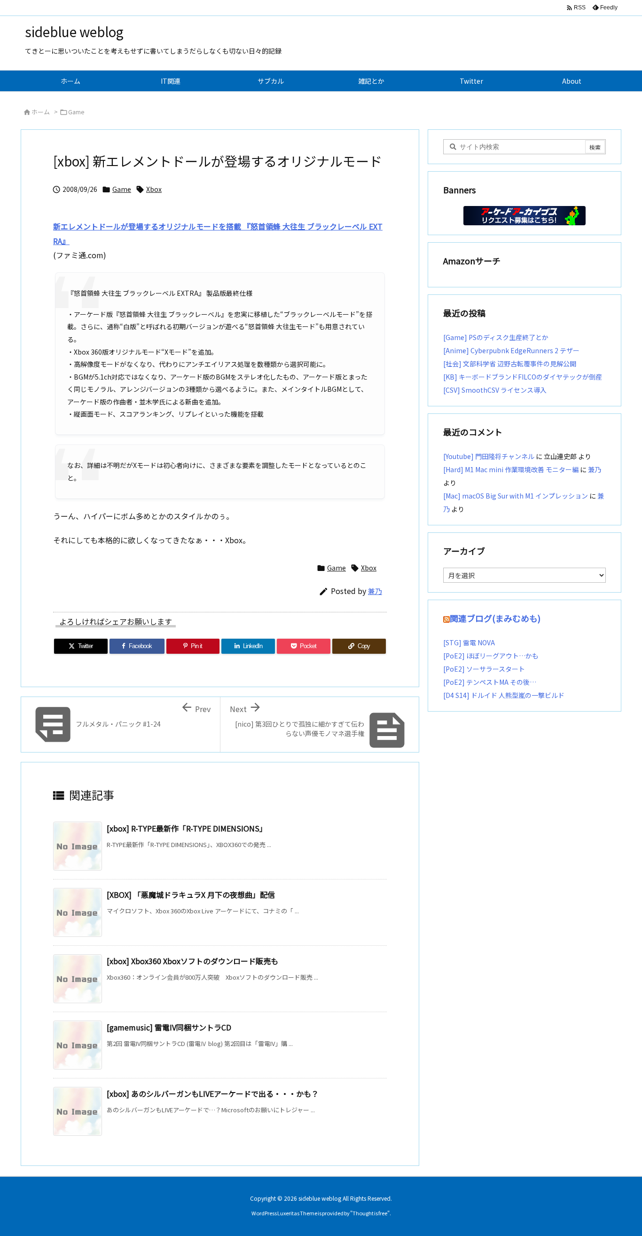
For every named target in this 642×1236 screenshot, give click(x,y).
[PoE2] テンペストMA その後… (489, 682)
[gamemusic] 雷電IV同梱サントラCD (169, 1027)
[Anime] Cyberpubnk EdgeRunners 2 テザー (511, 350)
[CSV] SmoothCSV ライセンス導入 (495, 390)
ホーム (40, 111)
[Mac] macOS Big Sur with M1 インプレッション (515, 495)
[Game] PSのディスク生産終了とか (495, 337)
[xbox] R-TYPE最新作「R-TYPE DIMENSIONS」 (187, 828)
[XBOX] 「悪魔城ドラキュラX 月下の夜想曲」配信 (191, 894)
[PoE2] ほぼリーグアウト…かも (491, 655)
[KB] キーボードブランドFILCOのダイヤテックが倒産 (522, 376)
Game (76, 111)
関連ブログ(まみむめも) (495, 618)
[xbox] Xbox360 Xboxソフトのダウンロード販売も (192, 961)
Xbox (154, 189)
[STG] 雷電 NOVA (469, 642)
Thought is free (369, 1213)
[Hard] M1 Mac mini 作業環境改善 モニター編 (511, 469)
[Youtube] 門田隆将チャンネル (488, 456)
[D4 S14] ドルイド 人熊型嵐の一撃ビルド (503, 695)
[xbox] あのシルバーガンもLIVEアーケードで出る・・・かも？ (213, 1093)
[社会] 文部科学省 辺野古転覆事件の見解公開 (509, 363)
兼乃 (375, 591)
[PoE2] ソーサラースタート (484, 668)
